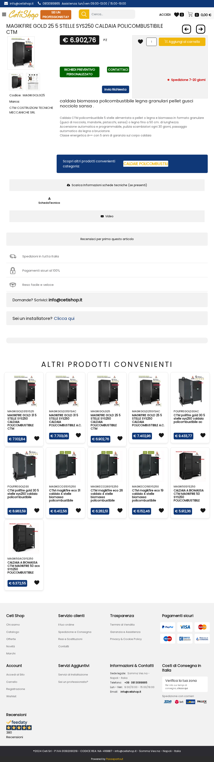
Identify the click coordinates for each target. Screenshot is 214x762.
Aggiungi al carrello (184, 41)
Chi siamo (13, 625)
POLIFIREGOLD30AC (186, 411)
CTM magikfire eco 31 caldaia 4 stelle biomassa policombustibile (64, 495)
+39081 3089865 (135, 682)
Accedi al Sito (15, 675)
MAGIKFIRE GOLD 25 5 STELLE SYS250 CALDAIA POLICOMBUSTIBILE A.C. (148, 420)
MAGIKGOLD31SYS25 (21, 411)
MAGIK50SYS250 (184, 486)
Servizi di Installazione (73, 675)
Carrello (11, 682)
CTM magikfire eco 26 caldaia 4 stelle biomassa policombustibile (107, 495)
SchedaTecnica (49, 203)
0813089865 (51, 3)
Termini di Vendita (122, 625)
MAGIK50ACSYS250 (20, 559)
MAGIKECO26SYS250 (104, 486)
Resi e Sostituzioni (70, 639)
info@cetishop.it (22, 3)
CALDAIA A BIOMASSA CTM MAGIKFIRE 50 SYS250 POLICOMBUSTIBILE (189, 495)
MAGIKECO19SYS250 (145, 486)
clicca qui (182, 688)
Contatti (63, 646)
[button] (84, 14)
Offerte (11, 639)
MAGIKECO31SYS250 (62, 486)
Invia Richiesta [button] (115, 89)
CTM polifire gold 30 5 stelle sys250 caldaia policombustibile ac (189, 418)
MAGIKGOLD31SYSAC (62, 411)
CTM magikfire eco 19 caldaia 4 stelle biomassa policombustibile (147, 495)
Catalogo (12, 632)
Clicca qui (64, 318)
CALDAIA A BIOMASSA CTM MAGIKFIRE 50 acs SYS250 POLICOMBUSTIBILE (24, 567)
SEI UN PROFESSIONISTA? (56, 14)
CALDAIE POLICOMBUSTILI (146, 163)
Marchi (10, 653)
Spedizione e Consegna (74, 632)
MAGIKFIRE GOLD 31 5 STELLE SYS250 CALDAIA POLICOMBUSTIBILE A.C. (65, 420)
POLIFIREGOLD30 (18, 486)
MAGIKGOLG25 (100, 411)
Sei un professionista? (73, 682)
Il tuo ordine (66, 625)
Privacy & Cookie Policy (126, 639)
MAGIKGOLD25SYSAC (146, 411)
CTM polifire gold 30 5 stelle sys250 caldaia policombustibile (23, 493)
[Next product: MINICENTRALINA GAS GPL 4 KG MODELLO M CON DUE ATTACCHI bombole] (201, 29)
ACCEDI (165, 14)
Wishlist (11, 696)
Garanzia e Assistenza (125, 632)
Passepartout (114, 759)
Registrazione (15, 689)
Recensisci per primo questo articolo (107, 239)
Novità (10, 646)
